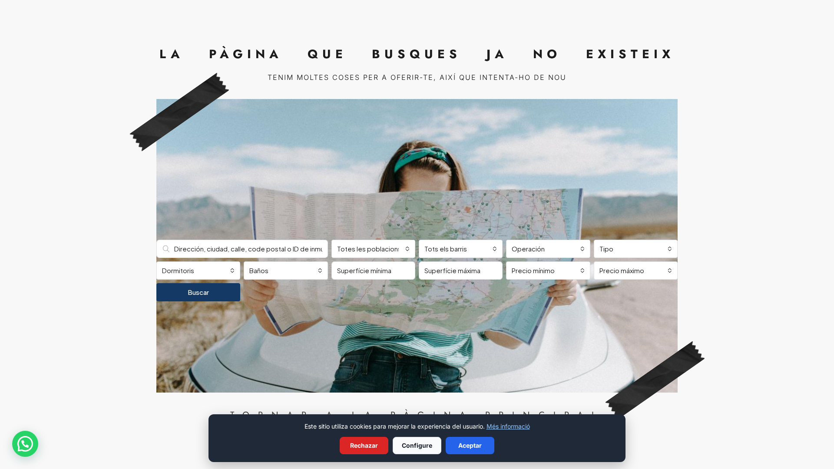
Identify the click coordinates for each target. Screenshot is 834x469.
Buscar (198, 292)
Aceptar (470, 445)
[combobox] (373, 249)
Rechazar (364, 445)
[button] (25, 444)
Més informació (508, 426)
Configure (417, 445)
